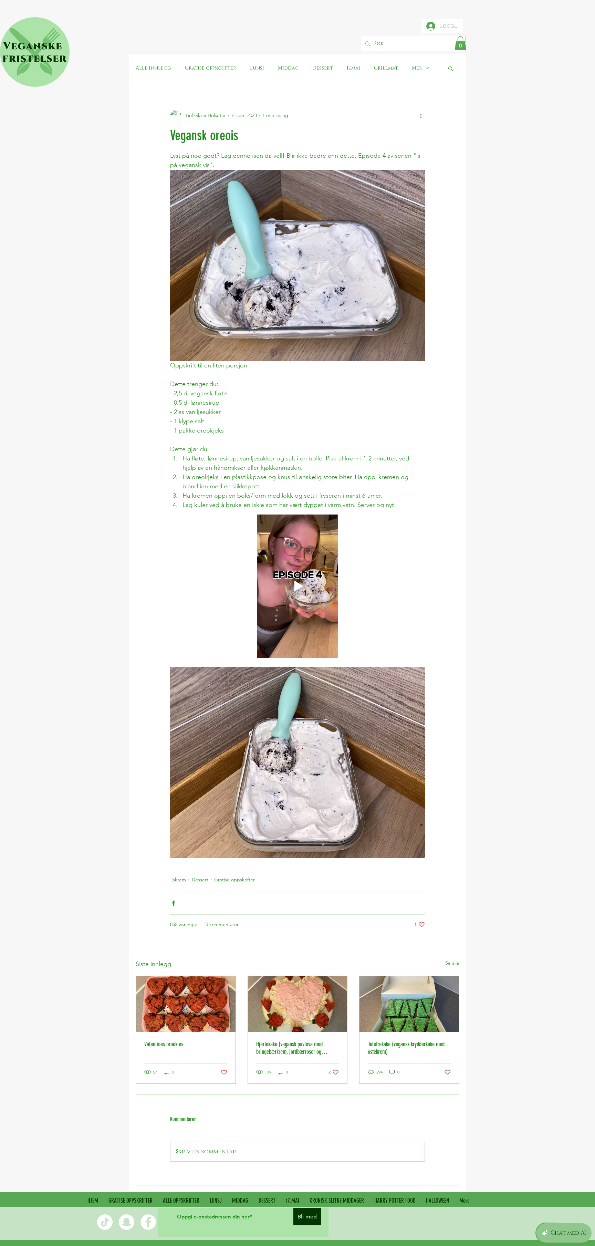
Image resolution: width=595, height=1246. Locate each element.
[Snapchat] (126, 1222)
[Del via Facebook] (173, 903)
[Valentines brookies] (186, 1004)
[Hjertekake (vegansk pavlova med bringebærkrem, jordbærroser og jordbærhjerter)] (297, 1004)
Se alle (452, 963)
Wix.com (456, 1222)
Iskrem (178, 879)
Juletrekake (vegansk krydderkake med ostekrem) (406, 1048)
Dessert (200, 879)
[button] (460, 43)
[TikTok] (105, 1222)
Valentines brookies (163, 1044)
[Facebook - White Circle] (148, 1222)
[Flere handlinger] (421, 115)
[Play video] (297, 586)
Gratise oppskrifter (234, 879)
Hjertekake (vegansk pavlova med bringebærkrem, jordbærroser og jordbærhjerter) (289, 1048)
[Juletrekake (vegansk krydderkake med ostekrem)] (409, 1004)
